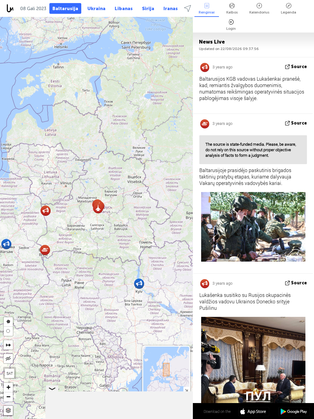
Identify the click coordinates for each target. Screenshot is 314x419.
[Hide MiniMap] (186, 390)
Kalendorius (259, 12)
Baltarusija (65, 8)
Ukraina (96, 8)
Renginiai (207, 12)
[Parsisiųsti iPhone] (253, 412)
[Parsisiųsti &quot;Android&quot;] (293, 412)
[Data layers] (8, 410)
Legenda (288, 12)
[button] (139, 284)
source (299, 66)
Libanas (124, 8)
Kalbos (232, 12)
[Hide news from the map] (8, 358)
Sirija (148, 8)
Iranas (170, 8)
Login (231, 28)
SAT (9, 373)
